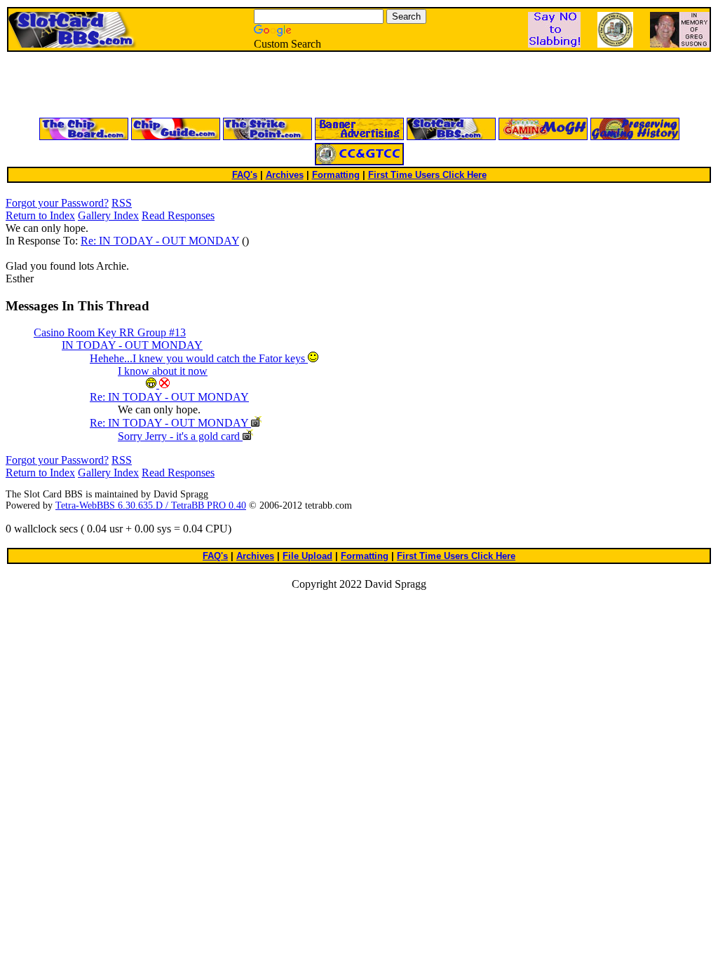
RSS (121, 203)
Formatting (336, 175)
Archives (285, 175)
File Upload (307, 556)
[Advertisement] (191, 85)
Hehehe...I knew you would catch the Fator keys (199, 358)
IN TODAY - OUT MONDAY (132, 345)
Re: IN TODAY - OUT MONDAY (160, 241)
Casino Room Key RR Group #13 (110, 332)
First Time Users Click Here (427, 175)
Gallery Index (108, 215)
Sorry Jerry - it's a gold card (180, 436)
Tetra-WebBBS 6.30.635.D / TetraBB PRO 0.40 (150, 505)
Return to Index (40, 215)
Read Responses (178, 215)
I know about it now (163, 371)
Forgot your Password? (57, 203)
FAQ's (244, 175)
